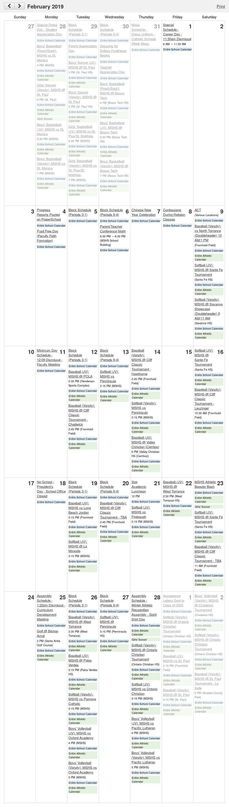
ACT (198, 209)
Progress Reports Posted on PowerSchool (49, 214)
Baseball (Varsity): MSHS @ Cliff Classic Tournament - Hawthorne (141, 362)
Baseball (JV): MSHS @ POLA (80, 373)
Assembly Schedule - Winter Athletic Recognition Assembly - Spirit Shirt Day (144, 607)
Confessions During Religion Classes (174, 214)
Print (221, 6)
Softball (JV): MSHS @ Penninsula (109, 622)
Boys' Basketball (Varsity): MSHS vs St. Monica (51, 163)
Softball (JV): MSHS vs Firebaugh (140, 512)
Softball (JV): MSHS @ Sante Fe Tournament (209, 270)
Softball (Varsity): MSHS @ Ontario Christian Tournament (144, 652)
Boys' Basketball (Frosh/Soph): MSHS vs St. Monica (49, 53)
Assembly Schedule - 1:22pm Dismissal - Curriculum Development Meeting (51, 607)
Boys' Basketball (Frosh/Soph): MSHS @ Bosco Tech (112, 90)
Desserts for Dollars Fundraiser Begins (113, 51)
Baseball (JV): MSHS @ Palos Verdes (80, 660)
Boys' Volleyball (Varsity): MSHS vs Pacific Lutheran (145, 757)
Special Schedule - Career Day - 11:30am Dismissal (177, 31)
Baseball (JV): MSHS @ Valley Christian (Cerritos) (145, 442)
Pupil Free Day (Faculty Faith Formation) (47, 236)
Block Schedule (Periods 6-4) (109, 29)
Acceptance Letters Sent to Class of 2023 (173, 600)
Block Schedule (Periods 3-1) (77, 29)
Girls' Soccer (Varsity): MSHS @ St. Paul (51, 90)
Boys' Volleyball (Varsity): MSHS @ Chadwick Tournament (206, 602)
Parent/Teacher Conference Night (112, 228)
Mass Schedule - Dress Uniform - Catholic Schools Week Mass (143, 34)
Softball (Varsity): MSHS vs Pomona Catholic (82, 699)
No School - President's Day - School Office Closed (51, 488)
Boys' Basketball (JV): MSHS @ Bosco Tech (112, 127)
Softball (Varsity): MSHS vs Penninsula (143, 408)
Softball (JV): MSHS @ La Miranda (77, 546)
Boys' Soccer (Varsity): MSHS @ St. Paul (82, 97)
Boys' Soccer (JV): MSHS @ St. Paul (82, 64)
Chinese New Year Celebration (143, 212)
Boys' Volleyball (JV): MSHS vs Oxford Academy (80, 733)
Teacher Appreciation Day (112, 69)
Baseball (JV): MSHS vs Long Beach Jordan (79, 508)
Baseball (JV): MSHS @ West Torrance (173, 486)
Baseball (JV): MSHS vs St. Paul (176, 658)
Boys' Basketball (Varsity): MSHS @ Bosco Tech (114, 166)
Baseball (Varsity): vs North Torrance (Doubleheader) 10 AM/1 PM (208, 233)
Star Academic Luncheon (138, 486)
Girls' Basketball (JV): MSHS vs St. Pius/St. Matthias (82, 131)
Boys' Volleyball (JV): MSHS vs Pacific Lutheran (143, 723)
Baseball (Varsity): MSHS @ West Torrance (81, 622)
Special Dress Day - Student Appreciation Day (49, 29)
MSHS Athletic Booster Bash (205, 484)
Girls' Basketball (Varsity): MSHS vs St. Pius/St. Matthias (82, 167)
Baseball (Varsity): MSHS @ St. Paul (176, 692)
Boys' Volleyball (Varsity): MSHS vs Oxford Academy (82, 767)
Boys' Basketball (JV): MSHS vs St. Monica (50, 129)
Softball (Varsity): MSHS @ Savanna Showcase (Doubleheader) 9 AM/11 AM (209, 308)
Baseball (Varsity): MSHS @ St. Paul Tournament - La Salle (208, 680)
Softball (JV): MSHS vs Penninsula (109, 376)
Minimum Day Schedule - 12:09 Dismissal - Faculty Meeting (49, 357)
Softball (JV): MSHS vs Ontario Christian (144, 689)
